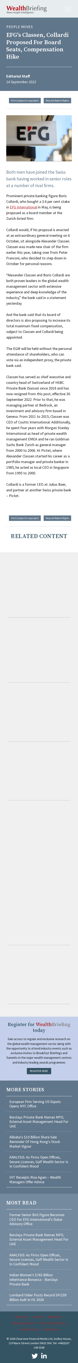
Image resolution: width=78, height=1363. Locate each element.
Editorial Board (23, 1323)
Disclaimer (50, 1329)
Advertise (54, 1317)
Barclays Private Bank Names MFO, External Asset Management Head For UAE (38, 1122)
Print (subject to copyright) (25, 100)
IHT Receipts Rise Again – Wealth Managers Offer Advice (35, 1179)
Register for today (39, 1028)
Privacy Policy (29, 1329)
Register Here (39, 1071)
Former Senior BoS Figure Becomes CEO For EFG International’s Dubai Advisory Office (36, 1219)
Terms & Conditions (52, 1323)
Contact (38, 1317)
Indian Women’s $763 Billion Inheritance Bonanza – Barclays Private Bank (33, 1279)
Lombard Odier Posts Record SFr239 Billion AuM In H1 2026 (37, 1297)
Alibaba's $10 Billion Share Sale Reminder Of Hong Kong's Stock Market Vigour (34, 1141)
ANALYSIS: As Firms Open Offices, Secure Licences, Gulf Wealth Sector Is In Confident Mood (38, 1162)
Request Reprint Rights (57, 100)
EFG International (23, 207)
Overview (21, 1317)
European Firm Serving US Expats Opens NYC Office (35, 1104)
